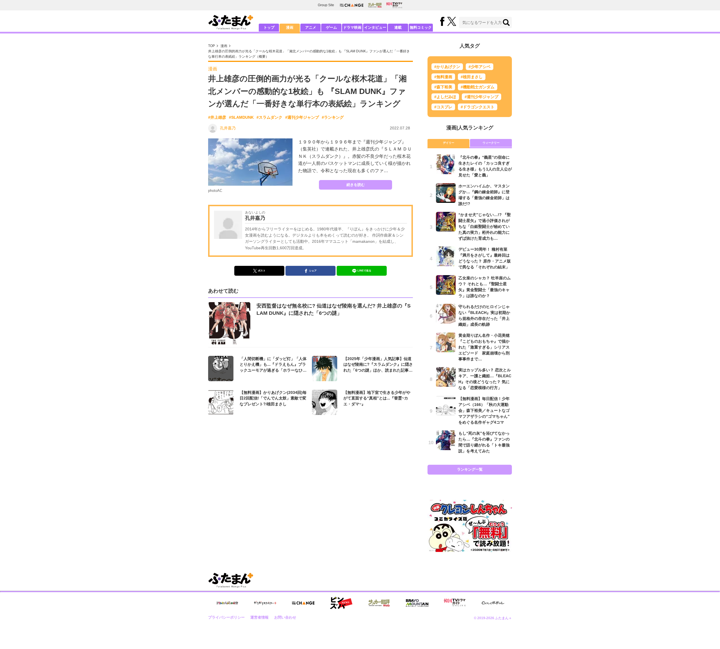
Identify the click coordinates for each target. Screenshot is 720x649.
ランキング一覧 (470, 469)
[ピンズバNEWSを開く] (341, 603)
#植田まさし (472, 77)
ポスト (262, 270)
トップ (269, 27)
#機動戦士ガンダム (477, 87)
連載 (398, 27)
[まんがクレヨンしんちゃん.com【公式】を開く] (227, 603)
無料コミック (421, 27)
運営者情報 (259, 617)
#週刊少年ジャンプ (302, 117)
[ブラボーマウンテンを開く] (417, 603)
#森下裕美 (443, 87)
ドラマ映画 (352, 27)
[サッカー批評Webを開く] (375, 5)
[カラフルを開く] (493, 603)
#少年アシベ (479, 66)
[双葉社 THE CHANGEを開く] (351, 5)
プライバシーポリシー (226, 617)
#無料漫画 (443, 77)
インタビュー (375, 27)
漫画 (289, 27)
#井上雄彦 (217, 117)
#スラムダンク (269, 117)
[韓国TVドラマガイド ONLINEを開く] (394, 5)
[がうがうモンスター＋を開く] (265, 603)
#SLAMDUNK (241, 117)
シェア (313, 270)
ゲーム (331, 27)
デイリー (448, 142)
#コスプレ (443, 107)
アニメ (310, 27)
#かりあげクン (447, 66)
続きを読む (355, 185)
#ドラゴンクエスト (477, 107)
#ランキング (333, 117)
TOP (211, 46)
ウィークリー (491, 142)
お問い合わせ (285, 617)
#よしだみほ (445, 97)
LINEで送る (364, 270)
